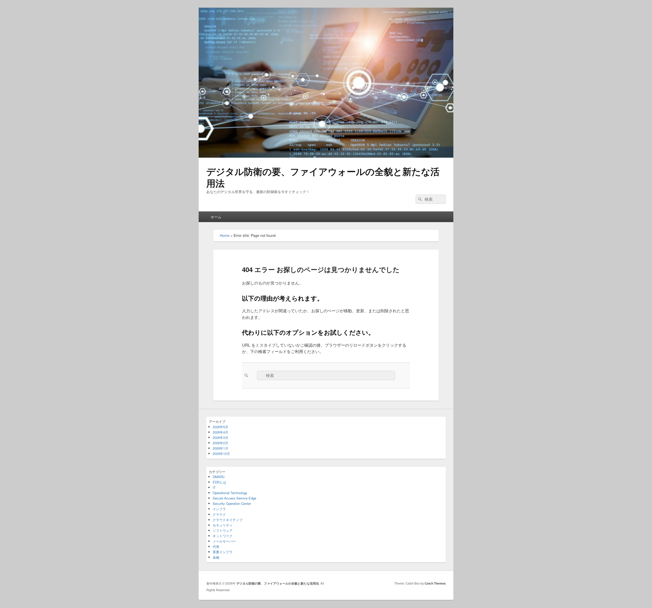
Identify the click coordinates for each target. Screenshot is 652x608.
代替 (216, 546)
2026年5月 (220, 426)
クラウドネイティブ (227, 519)
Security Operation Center (232, 503)
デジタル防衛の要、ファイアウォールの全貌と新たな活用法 (323, 177)
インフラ (219, 508)
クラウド (219, 514)
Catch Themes (435, 583)
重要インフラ (223, 551)
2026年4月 (220, 432)
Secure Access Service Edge (234, 498)
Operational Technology (230, 492)
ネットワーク (223, 535)
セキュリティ (223, 525)
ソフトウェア (223, 530)
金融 (216, 557)
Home (224, 235)
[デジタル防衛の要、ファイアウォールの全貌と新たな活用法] (326, 156)
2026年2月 (220, 442)
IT (214, 487)
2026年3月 (220, 437)
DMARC (219, 476)
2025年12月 (221, 453)
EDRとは (219, 482)
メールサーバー (224, 541)
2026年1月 (220, 448)
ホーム (216, 216)
